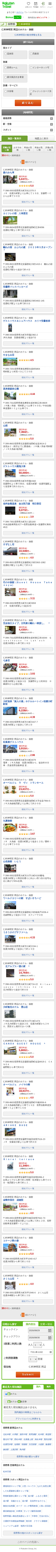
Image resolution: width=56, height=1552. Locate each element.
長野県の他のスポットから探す (28, 1533)
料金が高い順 (39, 148)
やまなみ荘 (8, 355)
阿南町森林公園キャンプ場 (14, 1496)
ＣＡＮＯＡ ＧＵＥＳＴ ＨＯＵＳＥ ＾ (24, 1043)
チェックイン (11, 1329)
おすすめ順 (17, 148)
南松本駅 (39, 1439)
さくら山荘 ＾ (11, 1278)
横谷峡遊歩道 (9, 1511)
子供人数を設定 (36, 1352)
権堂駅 (48, 1434)
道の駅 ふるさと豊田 (37, 1496)
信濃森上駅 (28, 1439)
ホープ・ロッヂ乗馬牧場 (27, 1506)
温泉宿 (10, 53)
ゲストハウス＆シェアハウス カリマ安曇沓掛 (26, 320)
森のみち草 (8, 172)
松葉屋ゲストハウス (13, 742)
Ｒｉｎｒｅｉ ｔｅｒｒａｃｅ (18, 1159)
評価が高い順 (49, 148)
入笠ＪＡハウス (29, 1486)
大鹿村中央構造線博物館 (13, 1521)
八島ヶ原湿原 (45, 1506)
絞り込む (28, 103)
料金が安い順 (28, 148)
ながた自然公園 (44, 1486)
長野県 (11, 24)
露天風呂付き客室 (15, 77)
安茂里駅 (33, 1444)
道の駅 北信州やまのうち (33, 1501)
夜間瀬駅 (33, 1434)
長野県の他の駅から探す (28, 1456)
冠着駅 (17, 1444)
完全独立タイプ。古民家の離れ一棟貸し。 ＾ (26, 623)
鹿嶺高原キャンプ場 (12, 1486)
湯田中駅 (23, 1434)
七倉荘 (6, 660)
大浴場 (10, 91)
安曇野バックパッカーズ (15, 286)
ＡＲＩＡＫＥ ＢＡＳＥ (15, 1125)
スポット (7, 129)
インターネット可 (41, 67)
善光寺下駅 (8, 1439)
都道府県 (7, 118)
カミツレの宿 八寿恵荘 (15, 213)
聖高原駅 (48, 1439)
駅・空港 (7, 124)
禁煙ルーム (12, 67)
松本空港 (7, 1471)
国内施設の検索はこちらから (28, 1412)
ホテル (13, 1394)
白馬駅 (15, 1434)
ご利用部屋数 (11, 1358)
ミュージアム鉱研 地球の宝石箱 (17, 1526)
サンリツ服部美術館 (32, 1511)
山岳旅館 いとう (12, 861)
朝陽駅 (24, 1444)
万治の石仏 (44, 1516)
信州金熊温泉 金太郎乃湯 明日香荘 (22, 503)
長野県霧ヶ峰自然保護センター (16, 1516)
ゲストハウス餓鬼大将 (14, 466)
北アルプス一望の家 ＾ (16, 966)
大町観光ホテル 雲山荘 (15, 1007)
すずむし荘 (8, 544)
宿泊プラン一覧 (28, 202)
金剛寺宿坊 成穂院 (13, 1200)
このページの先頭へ (28, 1542)
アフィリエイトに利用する (28, 1418)
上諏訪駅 (14, 1449)
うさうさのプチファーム (15, 932)
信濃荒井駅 (8, 1444)
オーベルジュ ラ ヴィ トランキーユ (23, 782)
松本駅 (41, 1434)
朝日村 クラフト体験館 (36, 1521)
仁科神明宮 (24, 24)
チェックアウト (12, 1336)
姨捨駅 (6, 1449)
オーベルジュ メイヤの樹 (16, 1084)
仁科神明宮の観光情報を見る (28, 35)
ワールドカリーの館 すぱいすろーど (22, 898)
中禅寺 (35, 1516)
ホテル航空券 (18, 1401)
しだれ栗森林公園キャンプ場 (15, 1491)
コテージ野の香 (11, 1240)
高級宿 (36, 53)
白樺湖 (19, 1511)
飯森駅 (48, 1444)
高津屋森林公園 (11, 388)
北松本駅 (7, 1434)
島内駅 (23, 1449)
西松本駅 (18, 1439)
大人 (30, 1344)
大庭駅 (41, 1444)
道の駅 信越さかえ (12, 1501)
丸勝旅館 (7, 820)
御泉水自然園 (9, 1506)
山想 (5, 425)
